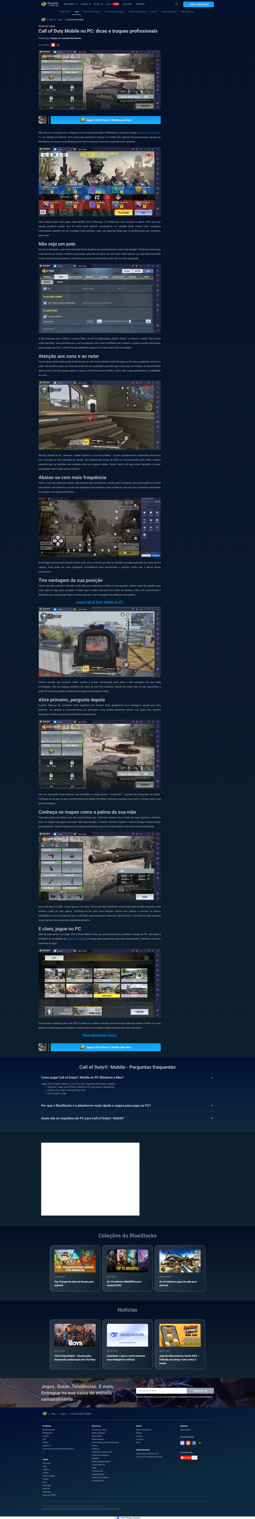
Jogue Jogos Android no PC (147, 1453)
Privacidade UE (93, 1509)
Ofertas (45, 1442)
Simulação (46, 1485)
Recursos (69, 4)
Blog (97, 4)
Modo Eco (96, 1449)
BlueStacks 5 (47, 1433)
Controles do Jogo (99, 1430)
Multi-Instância (98, 1439)
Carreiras (139, 1439)
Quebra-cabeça (48, 1476)
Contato (139, 1436)
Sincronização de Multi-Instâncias (105, 1442)
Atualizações (180, 99)
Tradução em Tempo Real (102, 1452)
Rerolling (95, 1458)
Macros (95, 1446)
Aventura (46, 1469)
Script (94, 1468)
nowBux (45, 1436)
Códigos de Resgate (168, 12)
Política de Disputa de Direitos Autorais (73, 1509)
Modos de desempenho (101, 1461)
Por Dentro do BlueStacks (114, 12)
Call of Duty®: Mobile (74, 20)
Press (138, 1442)
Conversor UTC (98, 1481)
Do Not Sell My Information (109, 1509)
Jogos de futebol (49, 1495)
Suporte (140, 4)
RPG (44, 1482)
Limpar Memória (98, 1465)
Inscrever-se (200, 1390)
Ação (44, 1466)
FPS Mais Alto (97, 1471)
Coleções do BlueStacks (137, 12)
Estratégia (46, 1492)
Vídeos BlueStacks (188, 12)
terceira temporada (77, 938)
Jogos (84, 4)
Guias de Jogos (181, 59)
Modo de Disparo (98, 1433)
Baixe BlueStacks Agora (99, 1035)
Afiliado (127, 4)
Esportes (46, 1488)
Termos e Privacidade (50, 1509)
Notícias (154, 12)
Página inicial (65, 12)
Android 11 (46, 1446)
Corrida (45, 1479)
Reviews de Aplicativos (92, 12)
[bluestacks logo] (49, 4)
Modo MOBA (97, 1436)
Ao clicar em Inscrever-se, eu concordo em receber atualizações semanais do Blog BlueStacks (174, 1397)
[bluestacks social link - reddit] (188, 1443)
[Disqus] (90, 1179)
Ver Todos (197, 279)
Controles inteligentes (100, 1455)
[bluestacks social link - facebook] (194, 1443)
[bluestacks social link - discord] (182, 1443)
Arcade (45, 1473)
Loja (112, 4)
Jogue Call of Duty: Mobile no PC (99, 602)
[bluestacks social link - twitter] (200, 1443)
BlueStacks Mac (48, 1430)
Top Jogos (46, 1463)
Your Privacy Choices (130, 1517)
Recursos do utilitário (100, 1477)
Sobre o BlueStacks (143, 1430)
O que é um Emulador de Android (149, 1457)
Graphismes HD (98, 1474)
